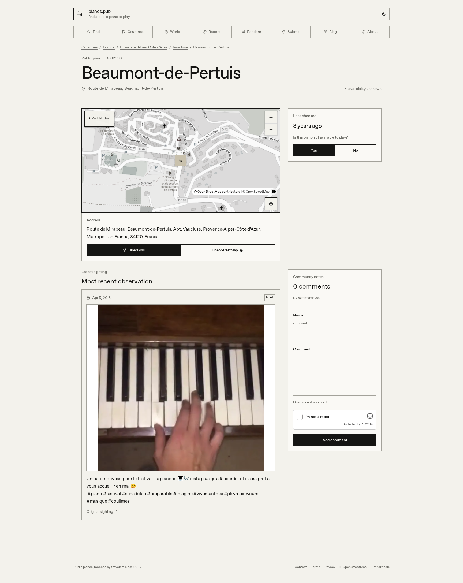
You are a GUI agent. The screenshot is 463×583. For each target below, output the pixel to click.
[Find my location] (271, 204)
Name (300, 319)
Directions (137, 250)
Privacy (329, 567)
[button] (180, 160)
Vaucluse (180, 47)
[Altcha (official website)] (370, 417)
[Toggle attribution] (274, 191)
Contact (301, 567)
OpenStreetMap (225, 250)
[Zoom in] (271, 117)
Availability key (100, 117)
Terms (315, 567)
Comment (302, 349)
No (355, 150)
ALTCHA (367, 424)
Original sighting (100, 511)
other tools (382, 567)
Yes (314, 150)
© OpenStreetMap (256, 191)
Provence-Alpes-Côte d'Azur (143, 47)
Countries (89, 47)
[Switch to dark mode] (384, 14)
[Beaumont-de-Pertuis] (180, 160)
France (109, 47)
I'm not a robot (317, 416)
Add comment (335, 440)
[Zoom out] (271, 129)
